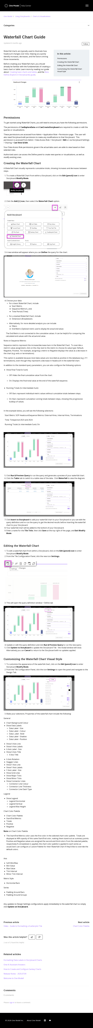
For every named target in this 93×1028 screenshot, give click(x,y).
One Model (8, 16)
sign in (11, 1002)
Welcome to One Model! (14, 978)
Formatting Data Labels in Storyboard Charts (23, 960)
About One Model (34, 1020)
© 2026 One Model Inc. (14, 1020)
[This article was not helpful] (39, 937)
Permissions (62, 58)
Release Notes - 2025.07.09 (15, 973)
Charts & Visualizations (41, 16)
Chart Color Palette (81, 926)
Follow (85, 44)
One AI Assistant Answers (14, 964)
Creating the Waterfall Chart (68, 62)
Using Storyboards (22, 16)
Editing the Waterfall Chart (67, 65)
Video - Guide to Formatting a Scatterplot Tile (23, 926)
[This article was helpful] (32, 937)
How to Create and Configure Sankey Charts (22, 969)
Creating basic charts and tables (23, 72)
